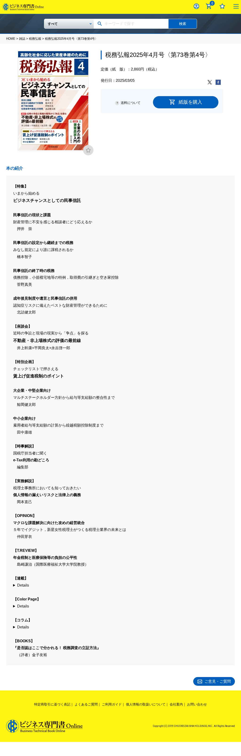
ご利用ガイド (112, 704)
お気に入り (222, 6)
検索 (182, 24)
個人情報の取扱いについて (145, 704)
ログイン (196, 6)
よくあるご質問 (86, 704)
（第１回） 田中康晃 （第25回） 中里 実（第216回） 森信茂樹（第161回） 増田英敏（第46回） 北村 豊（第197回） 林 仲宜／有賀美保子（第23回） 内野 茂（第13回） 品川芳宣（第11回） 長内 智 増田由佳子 (120, 585)
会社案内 (176, 704)
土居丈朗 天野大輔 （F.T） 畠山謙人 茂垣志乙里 (120, 606)
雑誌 (22, 38)
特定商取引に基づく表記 (52, 704)
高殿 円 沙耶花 (120, 627)
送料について (131, 103)
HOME (10, 38)
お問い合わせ (197, 704)
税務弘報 (35, 38)
